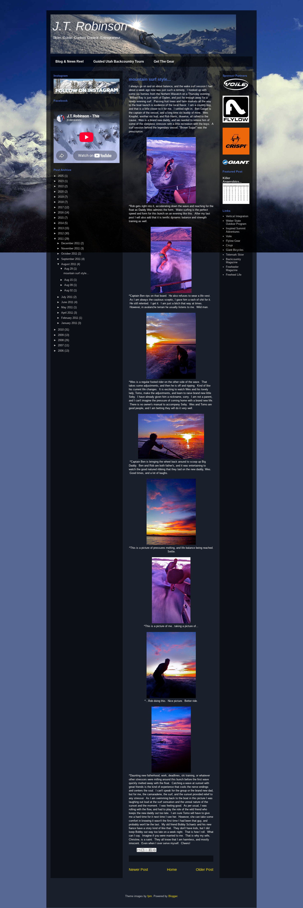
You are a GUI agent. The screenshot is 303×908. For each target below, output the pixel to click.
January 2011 (69, 323)
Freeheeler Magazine (232, 268)
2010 (61, 329)
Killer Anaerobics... (232, 179)
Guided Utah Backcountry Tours (118, 61)
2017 (61, 207)
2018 (61, 201)
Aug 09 (69, 285)
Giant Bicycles (234, 249)
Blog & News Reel (69, 61)
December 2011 (71, 243)
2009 (61, 335)
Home (172, 870)
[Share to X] (146, 850)
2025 (61, 175)
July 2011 (67, 297)
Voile (229, 236)
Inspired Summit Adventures (235, 230)
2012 (61, 233)
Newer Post (138, 870)
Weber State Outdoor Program (236, 222)
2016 (61, 212)
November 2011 (71, 248)
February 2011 (70, 317)
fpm (149, 896)
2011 (61, 238)
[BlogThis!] (143, 850)
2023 (61, 181)
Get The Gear (164, 61)
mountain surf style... (150, 79)
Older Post (204, 870)
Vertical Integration (237, 216)
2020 (61, 191)
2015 (61, 217)
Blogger (172, 896)
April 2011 (67, 312)
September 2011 (71, 259)
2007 (61, 345)
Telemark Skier (235, 254)
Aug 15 (69, 279)
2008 (61, 340)
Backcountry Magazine (233, 261)
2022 (61, 186)
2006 (61, 350)
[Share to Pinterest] (154, 850)
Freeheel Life (233, 274)
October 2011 (69, 253)
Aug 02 (69, 290)
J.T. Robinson (90, 26)
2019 (61, 196)
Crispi (229, 245)
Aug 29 (69, 268)
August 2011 (69, 264)
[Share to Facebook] (150, 850)
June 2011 (67, 302)
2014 (61, 223)
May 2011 (67, 307)
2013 (61, 228)
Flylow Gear (233, 240)
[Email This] (139, 850)
